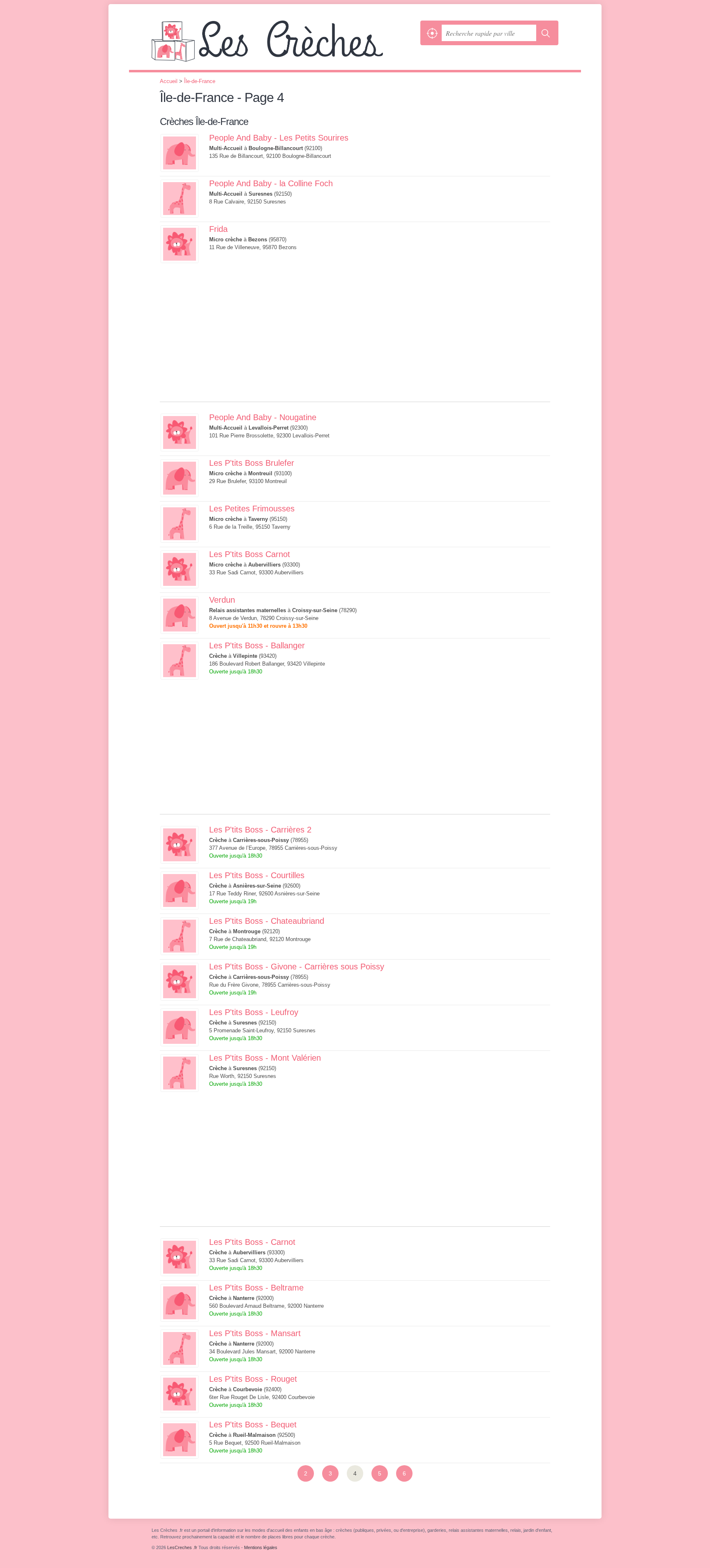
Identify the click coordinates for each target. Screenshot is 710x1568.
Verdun (222, 599)
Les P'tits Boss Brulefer (251, 462)
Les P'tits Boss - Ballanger (257, 645)
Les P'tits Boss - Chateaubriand (266, 920)
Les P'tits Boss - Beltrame (256, 1287)
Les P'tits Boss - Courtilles (256, 875)
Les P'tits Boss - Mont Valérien (265, 1057)
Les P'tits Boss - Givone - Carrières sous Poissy (296, 966)
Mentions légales (260, 1547)
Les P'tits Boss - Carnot (252, 1242)
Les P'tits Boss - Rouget (253, 1378)
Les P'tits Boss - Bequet (253, 1424)
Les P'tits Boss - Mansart (255, 1333)
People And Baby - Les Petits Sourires (278, 137)
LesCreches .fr (284, 45)
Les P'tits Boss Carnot (249, 554)
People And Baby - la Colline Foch (271, 183)
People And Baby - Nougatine (262, 417)
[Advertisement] (355, 344)
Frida (218, 229)
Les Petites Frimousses (252, 508)
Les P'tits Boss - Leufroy (253, 1012)
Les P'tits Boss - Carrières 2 (260, 829)
